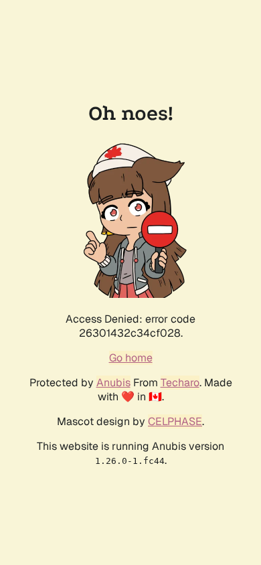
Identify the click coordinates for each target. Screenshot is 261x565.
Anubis (113, 383)
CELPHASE (175, 421)
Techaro (180, 383)
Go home (131, 358)
